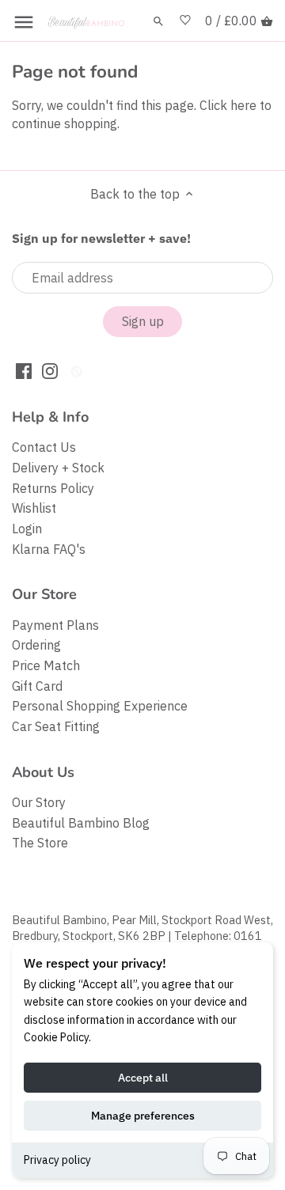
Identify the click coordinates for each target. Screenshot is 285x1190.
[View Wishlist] (185, 20)
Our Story (39, 802)
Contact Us (44, 447)
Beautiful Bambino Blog (81, 823)
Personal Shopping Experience (100, 706)
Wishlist (34, 508)
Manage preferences (143, 1116)
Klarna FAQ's (49, 549)
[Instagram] (50, 370)
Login (27, 528)
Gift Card (37, 686)
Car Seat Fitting (56, 726)
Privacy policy (57, 1160)
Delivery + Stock (58, 468)
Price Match (46, 665)
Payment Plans (55, 625)
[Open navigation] (24, 22)
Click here (228, 105)
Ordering (36, 645)
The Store (40, 843)
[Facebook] (24, 370)
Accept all (143, 1078)
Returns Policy (53, 488)
